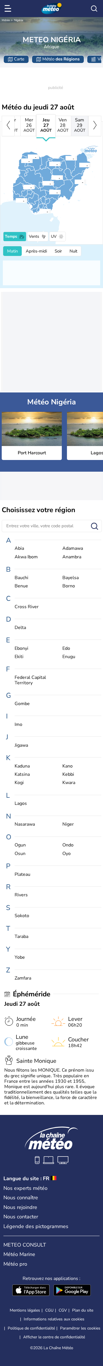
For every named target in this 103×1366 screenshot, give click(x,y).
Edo (66, 648)
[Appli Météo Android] (72, 1290)
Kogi (19, 782)
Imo (18, 724)
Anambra (71, 557)
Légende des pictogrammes (35, 1226)
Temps (11, 236)
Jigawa (21, 745)
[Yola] (74, 182)
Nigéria (18, 20)
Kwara (68, 782)
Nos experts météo (25, 1188)
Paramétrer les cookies (80, 1328)
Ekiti (19, 656)
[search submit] (94, 526)
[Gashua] (65, 158)
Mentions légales (25, 1310)
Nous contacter (20, 1216)
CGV (63, 1310)
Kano (67, 766)
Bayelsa (70, 578)
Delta (20, 627)
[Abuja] (42, 183)
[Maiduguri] (79, 165)
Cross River (27, 607)
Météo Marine (19, 1254)
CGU (49, 1310)
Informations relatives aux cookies (54, 1319)
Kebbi (68, 774)
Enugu (68, 656)
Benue (21, 586)
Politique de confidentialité (31, 1328)
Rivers (21, 895)
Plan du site (82, 1310)
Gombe (22, 704)
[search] (94, 8)
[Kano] (49, 164)
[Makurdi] (49, 192)
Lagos (21, 803)
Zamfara (23, 978)
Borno (68, 586)
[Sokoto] (27, 157)
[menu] (8, 8)
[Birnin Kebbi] (21, 161)
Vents (34, 236)
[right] (94, 126)
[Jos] (51, 177)
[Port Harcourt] (39, 211)
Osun (20, 853)
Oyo (66, 853)
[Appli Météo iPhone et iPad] (30, 1290)
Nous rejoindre (20, 1207)
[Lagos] (15, 200)
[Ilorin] (23, 187)
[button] (41, 211)
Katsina (22, 774)
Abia (19, 548)
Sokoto (22, 916)
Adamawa (72, 548)
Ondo (68, 845)
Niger (68, 824)
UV (54, 236)
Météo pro (15, 1264)
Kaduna (22, 766)
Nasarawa (25, 824)
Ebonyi (21, 648)
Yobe (20, 957)
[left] (8, 126)
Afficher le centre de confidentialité (54, 1337)
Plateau (22, 874)
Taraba (21, 936)
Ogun (20, 845)
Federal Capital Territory (30, 680)
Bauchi (21, 578)
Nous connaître (20, 1197)
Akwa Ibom (26, 557)
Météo (6, 20)
